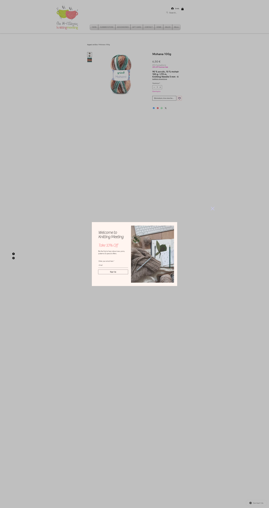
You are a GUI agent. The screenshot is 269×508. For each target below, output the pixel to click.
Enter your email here (106, 261)
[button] (212, 209)
